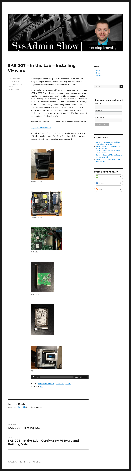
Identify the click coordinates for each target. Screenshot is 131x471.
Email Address (99, 117)
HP (9, 89)
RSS (41, 386)
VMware (16, 89)
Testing (19, 84)
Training (10, 86)
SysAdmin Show (13, 462)
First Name (98, 103)
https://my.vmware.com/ (41, 127)
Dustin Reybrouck (14, 78)
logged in (22, 407)
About (98, 71)
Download (60, 383)
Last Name (98, 110)
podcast (13, 84)
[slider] (85, 377)
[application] (60, 377)
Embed (68, 383)
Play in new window (46, 383)
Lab (9, 84)
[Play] (34, 377)
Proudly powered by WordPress (30, 462)
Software (99, 75)
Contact (98, 73)
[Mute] (80, 377)
